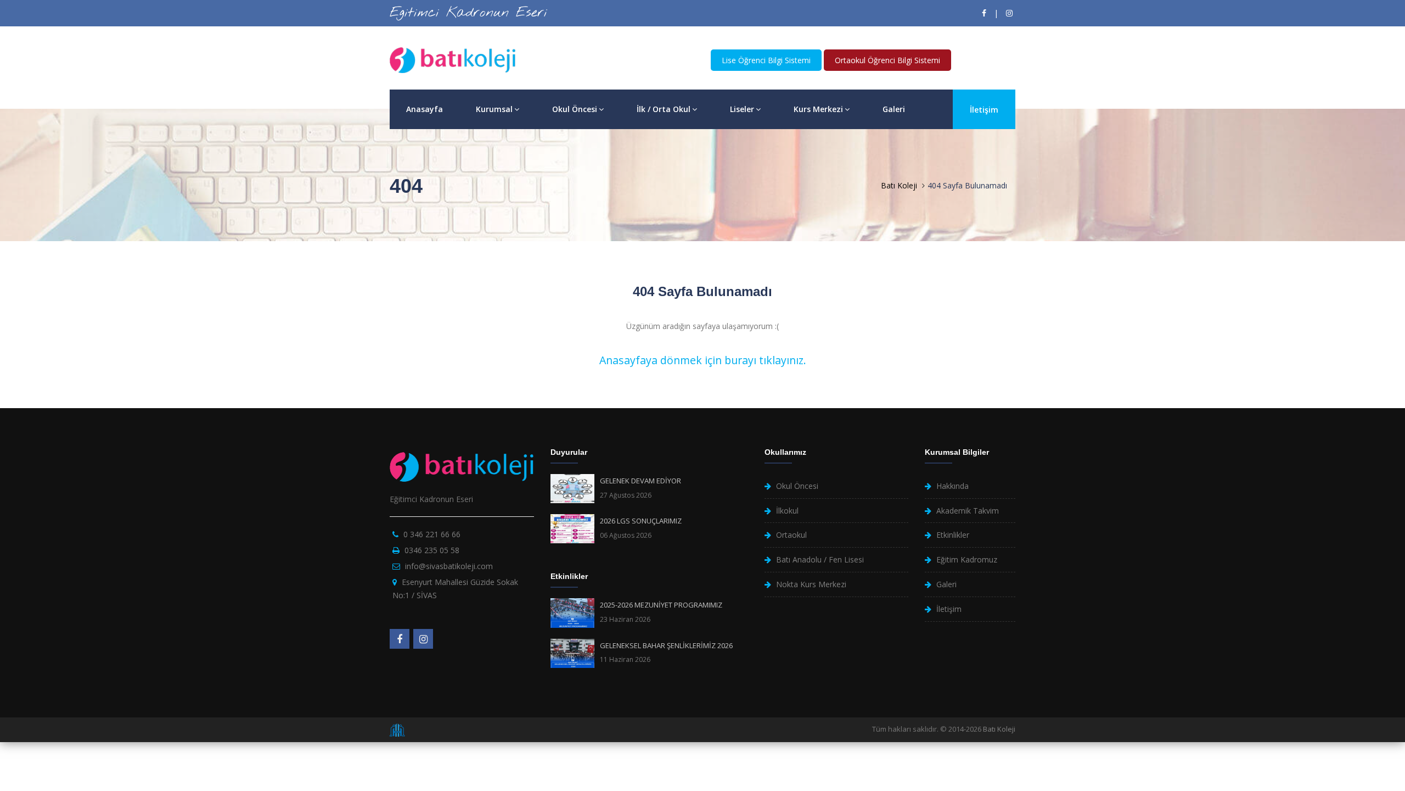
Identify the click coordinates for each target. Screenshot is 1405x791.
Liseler (742, 109)
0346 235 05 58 (431, 550)
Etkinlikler (952, 535)
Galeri (894, 109)
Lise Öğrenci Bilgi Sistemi (766, 60)
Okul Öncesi (574, 109)
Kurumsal (494, 109)
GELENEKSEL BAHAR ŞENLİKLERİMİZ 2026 (666, 645)
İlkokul (787, 510)
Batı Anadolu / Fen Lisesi (820, 559)
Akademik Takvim (967, 510)
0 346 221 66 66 (431, 534)
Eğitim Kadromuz (966, 559)
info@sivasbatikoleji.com (449, 566)
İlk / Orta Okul (663, 109)
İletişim (984, 109)
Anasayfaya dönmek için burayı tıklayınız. (702, 360)
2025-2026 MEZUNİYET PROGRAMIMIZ (661, 605)
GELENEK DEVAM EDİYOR (640, 481)
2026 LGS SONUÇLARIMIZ (641, 521)
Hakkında (952, 486)
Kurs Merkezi (818, 109)
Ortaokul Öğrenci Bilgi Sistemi (887, 60)
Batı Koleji (899, 185)
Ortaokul (791, 535)
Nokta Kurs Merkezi (811, 584)
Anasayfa (424, 109)
